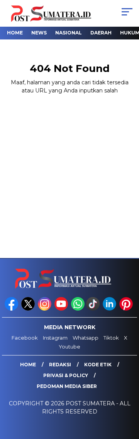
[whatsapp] (78, 309)
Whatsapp (85, 338)
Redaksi (60, 364)
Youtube (69, 346)
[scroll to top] (128, 394)
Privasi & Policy (65, 375)
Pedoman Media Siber (67, 386)
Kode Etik (98, 364)
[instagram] (45, 309)
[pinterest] (126, 309)
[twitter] (28, 309)
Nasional (68, 33)
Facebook (25, 338)
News (39, 33)
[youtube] (62, 309)
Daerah (101, 33)
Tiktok (111, 338)
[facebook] (12, 309)
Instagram (55, 338)
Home (15, 33)
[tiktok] (93, 309)
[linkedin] (110, 309)
